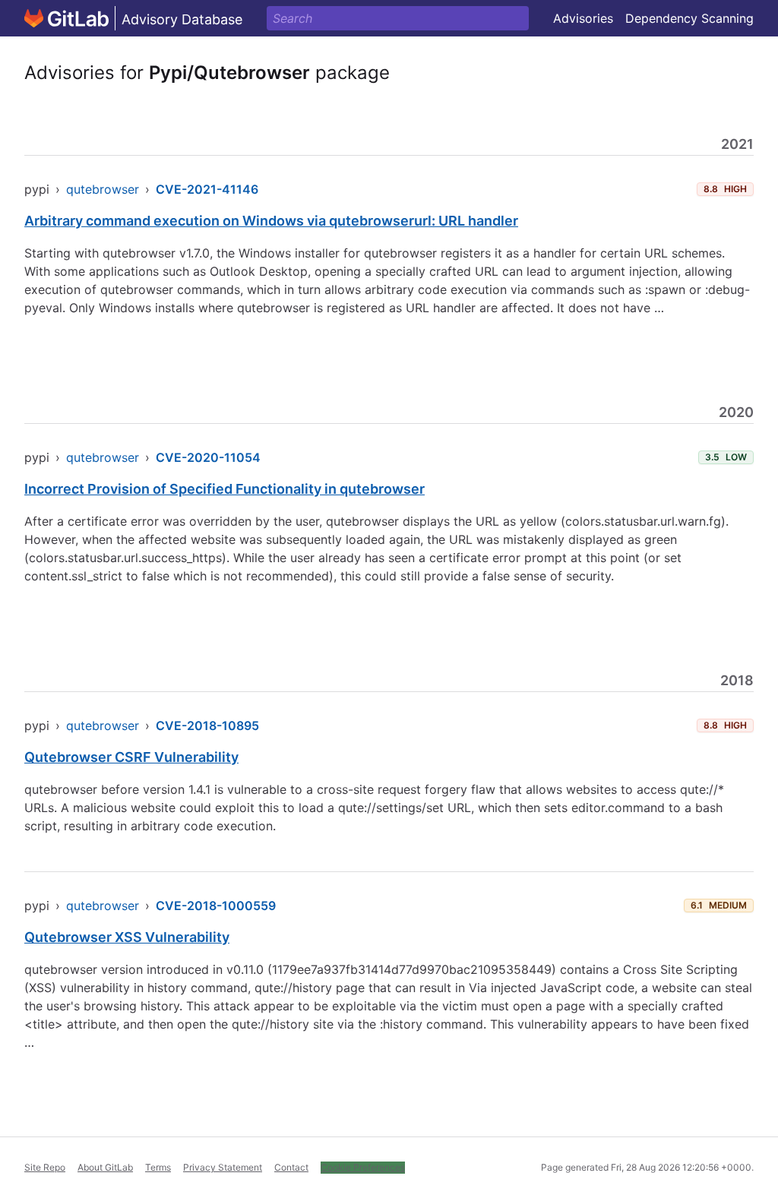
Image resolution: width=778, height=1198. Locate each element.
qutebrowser (102, 189)
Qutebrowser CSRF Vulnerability (131, 757)
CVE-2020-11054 (208, 457)
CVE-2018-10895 (207, 725)
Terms (158, 1167)
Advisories (583, 18)
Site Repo (44, 1167)
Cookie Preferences (363, 1167)
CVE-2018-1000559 (216, 905)
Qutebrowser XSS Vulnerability (126, 937)
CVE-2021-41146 (207, 189)
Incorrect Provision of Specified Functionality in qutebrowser (224, 489)
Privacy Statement (222, 1167)
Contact (291, 1167)
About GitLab (105, 1167)
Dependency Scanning (689, 18)
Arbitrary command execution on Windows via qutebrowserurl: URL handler (271, 221)
